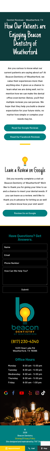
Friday (11, 382)
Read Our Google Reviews (25, 127)
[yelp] (30, 393)
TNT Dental (39, 441)
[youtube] (22, 393)
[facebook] (13, 393)
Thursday (13, 378)
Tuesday (12, 369)
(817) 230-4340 (25, 341)
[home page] (25, 316)
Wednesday (14, 374)
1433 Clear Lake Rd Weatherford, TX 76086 (25, 349)
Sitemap (18, 438)
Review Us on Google (25, 213)
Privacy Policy (29, 438)
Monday (12, 365)
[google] (6, 393)
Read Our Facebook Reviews (25, 136)
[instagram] (37, 393)
